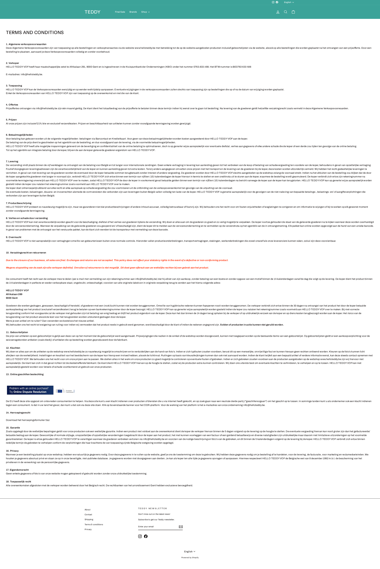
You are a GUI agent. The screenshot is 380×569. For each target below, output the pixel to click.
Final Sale (120, 12)
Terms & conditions (94, 524)
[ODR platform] (190, 390)
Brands (133, 12)
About (87, 510)
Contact (88, 514)
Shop (144, 12)
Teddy (93, 12)
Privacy (88, 529)
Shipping (89, 519)
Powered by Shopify (190, 558)
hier (48, 420)
